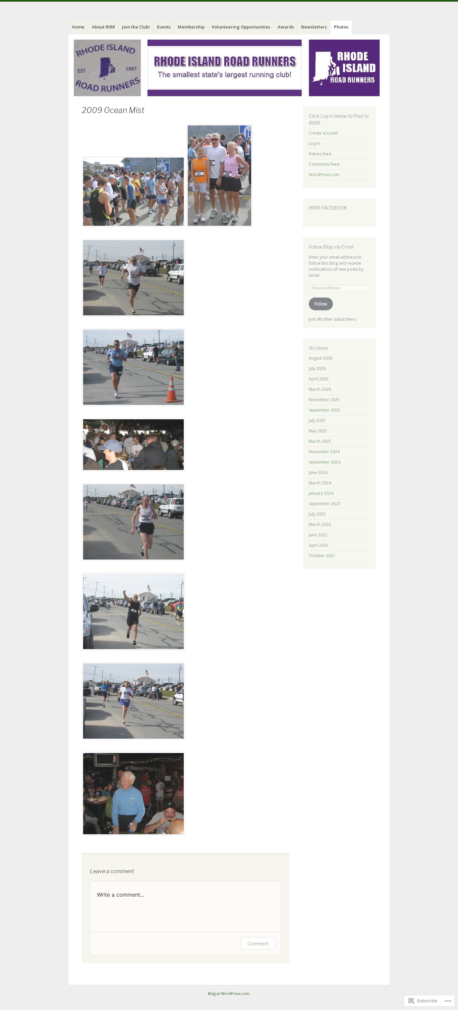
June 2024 (318, 472)
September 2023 (324, 504)
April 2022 (318, 545)
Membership (191, 27)
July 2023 (317, 514)
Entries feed (320, 154)
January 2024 (321, 493)
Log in (314, 143)
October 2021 (322, 556)
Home (78, 27)
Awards (286, 27)
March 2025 (320, 441)
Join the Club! (136, 27)
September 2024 (324, 462)
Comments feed (324, 164)
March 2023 (320, 524)
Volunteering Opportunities (241, 27)
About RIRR (103, 27)
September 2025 (324, 410)
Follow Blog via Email (331, 247)
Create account (323, 133)
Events (164, 27)
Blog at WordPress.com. (229, 993)
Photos (341, 27)
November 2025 (324, 400)
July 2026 (317, 368)
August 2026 (320, 358)
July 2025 (317, 420)
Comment (258, 943)
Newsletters (314, 27)
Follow (320, 304)
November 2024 (324, 452)
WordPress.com (324, 174)
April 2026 (318, 379)
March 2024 (320, 483)
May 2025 (318, 431)
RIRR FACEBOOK (328, 208)
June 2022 (318, 535)
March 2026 (320, 389)
